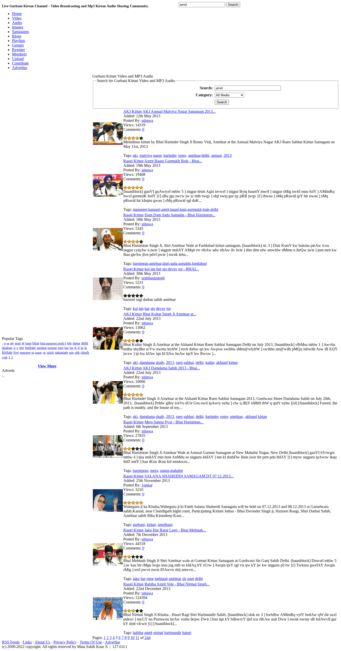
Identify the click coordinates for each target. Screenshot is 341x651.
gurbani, (139, 524)
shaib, (160, 362)
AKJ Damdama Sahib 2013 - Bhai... (171, 368)
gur (21, 348)
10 (133, 637)
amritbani (165, 524)
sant (71, 352)
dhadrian (7, 348)
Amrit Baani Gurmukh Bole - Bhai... (173, 161)
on (44, 352)
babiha (138, 632)
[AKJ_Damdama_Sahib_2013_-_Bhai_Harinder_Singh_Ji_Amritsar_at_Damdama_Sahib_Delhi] (108, 402)
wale (4, 357)
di (14, 347)
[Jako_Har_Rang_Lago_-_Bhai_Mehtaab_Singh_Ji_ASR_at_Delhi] (108, 564)
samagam (61, 352)
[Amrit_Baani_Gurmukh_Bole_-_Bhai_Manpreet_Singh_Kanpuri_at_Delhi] (108, 195)
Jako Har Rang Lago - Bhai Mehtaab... (175, 530)
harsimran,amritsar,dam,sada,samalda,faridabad (170, 263)
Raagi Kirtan (133, 161)
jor (169, 308)
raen (179, 362)
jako (136, 578)
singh (85, 352)
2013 (228, 155)
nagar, (158, 155)
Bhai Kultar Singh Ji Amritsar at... (169, 314)
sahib (50, 352)
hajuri (186, 632)
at (23, 343)
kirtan (7, 352)
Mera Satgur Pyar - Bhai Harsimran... (174, 422)
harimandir (172, 632)
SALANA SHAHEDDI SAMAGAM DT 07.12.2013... (189, 476)
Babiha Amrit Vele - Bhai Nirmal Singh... (177, 584)
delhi (84, 343)
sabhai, (189, 362)
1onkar (147, 485)
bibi (69, 343)
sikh (77, 352)
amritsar (175, 578)
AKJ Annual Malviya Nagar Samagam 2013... (179, 111)
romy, (182, 155)
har (71, 348)
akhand (222, 362)
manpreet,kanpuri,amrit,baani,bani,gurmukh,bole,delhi (175, 209)
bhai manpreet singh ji (53, 343)
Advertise (112, 642)
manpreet (25, 352)
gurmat (52, 348)
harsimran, (141, 470)
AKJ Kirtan (132, 111)
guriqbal (41, 348)
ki (85, 348)
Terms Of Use (91, 642)
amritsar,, (237, 416)
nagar (38, 352)
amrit (18, 343)
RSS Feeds (10, 642)
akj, (136, 155)
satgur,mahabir (171, 470)
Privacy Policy (64, 642)
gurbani (30, 348)
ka (82, 348)
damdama (147, 362)
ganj (190, 578)
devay (161, 308)
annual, (217, 155)
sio (153, 308)
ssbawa (147, 120)
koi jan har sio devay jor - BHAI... (172, 269)
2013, (170, 362)
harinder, (170, 155)
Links (27, 642)
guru (60, 348)
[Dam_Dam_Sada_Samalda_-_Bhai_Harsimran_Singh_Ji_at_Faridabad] (108, 249)
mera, (154, 470)
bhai (35, 343)
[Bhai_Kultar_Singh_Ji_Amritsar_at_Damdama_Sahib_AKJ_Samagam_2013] (108, 348)
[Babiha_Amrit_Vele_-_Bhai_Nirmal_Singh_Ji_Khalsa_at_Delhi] (108, 618)
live (16, 352)
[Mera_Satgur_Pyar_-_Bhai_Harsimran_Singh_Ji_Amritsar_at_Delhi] (108, 456)
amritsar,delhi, (199, 155)
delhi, (200, 362)
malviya (146, 155)
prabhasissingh (153, 278)
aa (8, 343)
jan (141, 308)
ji (79, 348)
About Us (42, 642)
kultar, (210, 362)
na (32, 352)
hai (66, 348)
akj (12, 343)
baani (28, 343)
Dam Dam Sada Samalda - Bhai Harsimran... (180, 215)
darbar (76, 343)
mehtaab (161, 578)
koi (135, 308)
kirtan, (152, 524)
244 (148, 637)
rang (150, 578)
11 (137, 637)
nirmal (158, 632)
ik (75, 348)
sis (184, 578)
